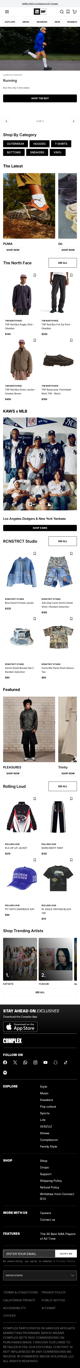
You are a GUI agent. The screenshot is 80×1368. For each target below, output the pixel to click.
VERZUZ (46, 1126)
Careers (45, 1213)
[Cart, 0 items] (74, 11)
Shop (43, 1160)
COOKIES (9, 1315)
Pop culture (48, 1106)
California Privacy (19, 1300)
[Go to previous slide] (6, 121)
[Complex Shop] (40, 11)
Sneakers (46, 1100)
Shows (44, 1133)
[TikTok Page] (66, 1062)
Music (44, 1093)
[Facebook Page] (5, 1062)
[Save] (34, 275)
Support (45, 1174)
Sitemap (49, 1308)
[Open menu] (7, 12)
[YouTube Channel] (45, 1062)
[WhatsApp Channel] (25, 1062)
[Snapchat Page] (55, 1062)
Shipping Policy (51, 1180)
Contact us (47, 1219)
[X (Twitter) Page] (15, 1062)
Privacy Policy (65, 1261)
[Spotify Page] (5, 1073)
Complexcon (49, 1140)
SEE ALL (62, 262)
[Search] (62, 11)
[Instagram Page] (35, 1062)
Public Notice (53, 1300)
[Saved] (68, 11)
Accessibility (14, 1308)
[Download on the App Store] (20, 1025)
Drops (44, 1167)
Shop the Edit (40, 98)
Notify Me (66, 1253)
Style (43, 1086)
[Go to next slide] (73, 121)
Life (42, 1120)
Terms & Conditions (20, 1292)
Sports (45, 1113)
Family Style (48, 1146)
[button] (40, 71)
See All (40, 992)
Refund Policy (49, 1187)
